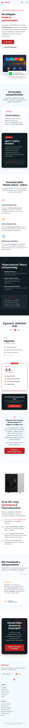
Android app (4, 694)
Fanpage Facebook (5, 713)
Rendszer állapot (5, 705)
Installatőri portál (4, 690)
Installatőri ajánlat (14, 406)
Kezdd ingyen (8, 42)
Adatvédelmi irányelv (5, 709)
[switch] (14, 330)
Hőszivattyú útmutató (5, 704)
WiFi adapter (4, 687)
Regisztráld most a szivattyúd (14, 648)
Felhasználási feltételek (6, 707)
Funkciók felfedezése (10, 47)
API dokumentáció (5, 692)
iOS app (3, 696)
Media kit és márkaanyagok (7, 711)
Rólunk (2, 715)
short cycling (17, 519)
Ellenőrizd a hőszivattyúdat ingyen (14, 450)
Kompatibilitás (4, 689)
